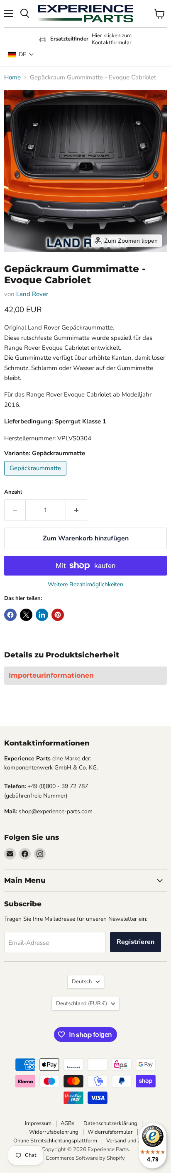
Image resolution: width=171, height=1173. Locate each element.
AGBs (67, 1123)
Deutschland (81, 1003)
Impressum (38, 1123)
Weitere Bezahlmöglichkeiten (85, 584)
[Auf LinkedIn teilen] (42, 615)
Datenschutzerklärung (110, 1123)
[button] (21, 54)
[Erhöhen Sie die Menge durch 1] (76, 510)
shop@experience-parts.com (56, 811)
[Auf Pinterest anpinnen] (57, 615)
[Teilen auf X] (26, 615)
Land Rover (32, 294)
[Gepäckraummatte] (36, 477)
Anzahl (13, 492)
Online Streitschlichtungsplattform (55, 1140)
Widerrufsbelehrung (53, 1132)
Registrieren (135, 941)
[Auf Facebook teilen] (10, 615)
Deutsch (82, 981)
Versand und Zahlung (132, 1140)
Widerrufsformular (110, 1132)
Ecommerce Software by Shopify (85, 1158)
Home (12, 77)
